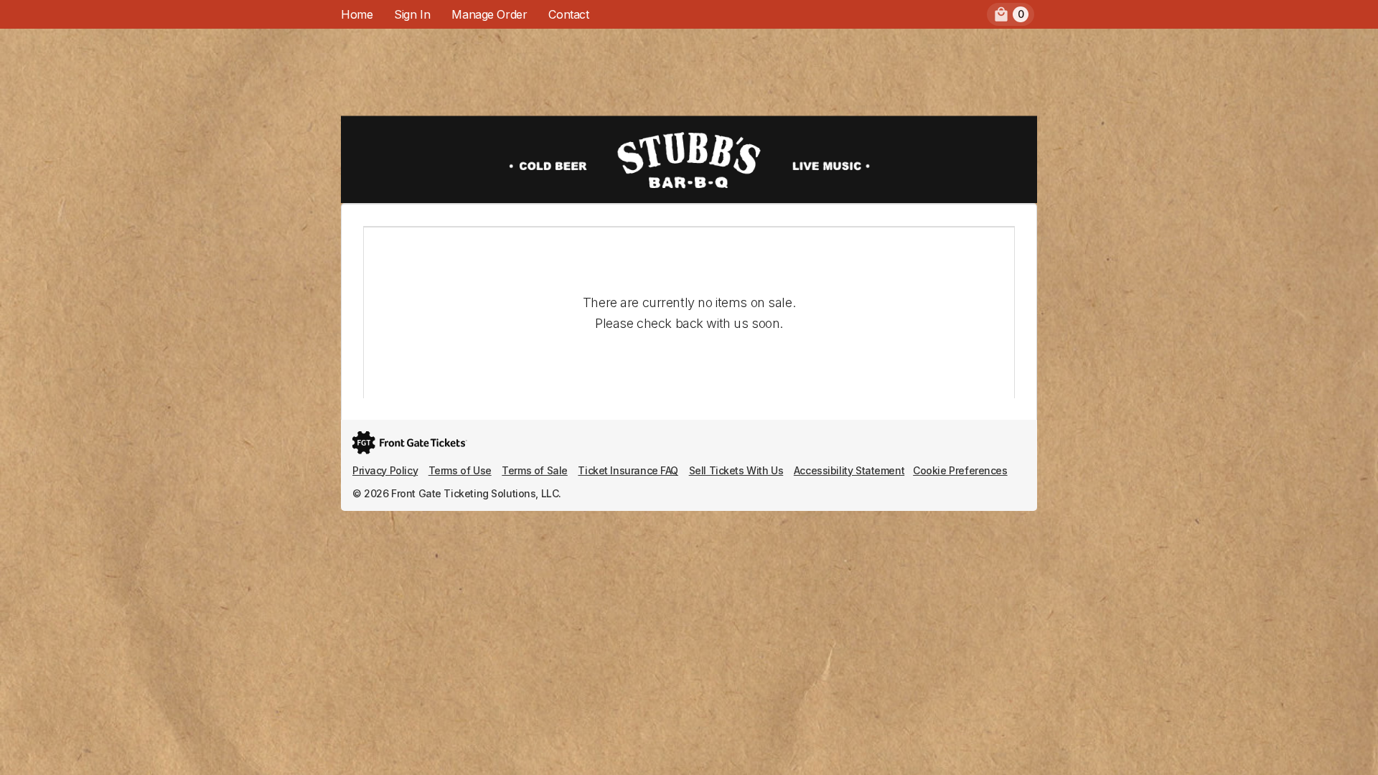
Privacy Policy (385, 470)
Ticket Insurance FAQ (628, 470)
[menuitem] (1010, 14)
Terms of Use (460, 470)
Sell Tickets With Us (736, 470)
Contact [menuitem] (568, 14)
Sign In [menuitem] (412, 14)
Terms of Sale (535, 470)
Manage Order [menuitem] (489, 14)
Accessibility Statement (849, 470)
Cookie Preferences (960, 470)
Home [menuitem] (356, 14)
